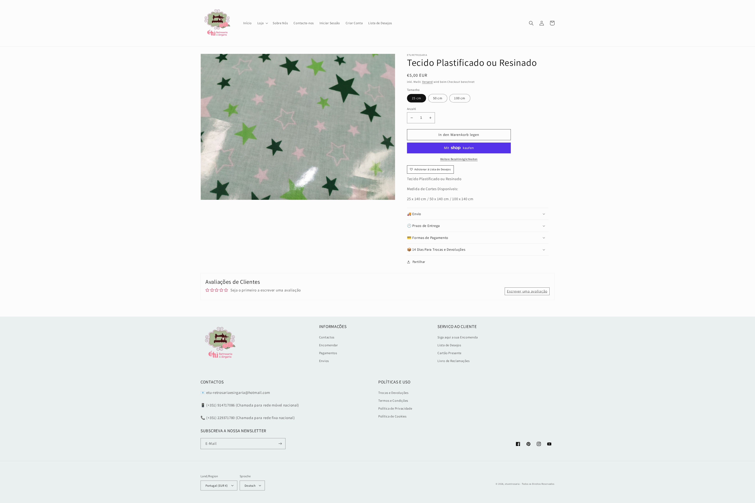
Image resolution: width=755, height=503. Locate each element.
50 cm (437, 98)
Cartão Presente (449, 353)
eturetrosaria (512, 483)
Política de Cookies (392, 416)
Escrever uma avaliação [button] (527, 291)
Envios (324, 361)
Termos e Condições (393, 400)
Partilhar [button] (418, 262)
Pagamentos (328, 353)
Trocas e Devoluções (393, 393)
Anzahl (411, 109)
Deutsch (250, 485)
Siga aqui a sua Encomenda (457, 337)
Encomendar (328, 345)
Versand (427, 82)
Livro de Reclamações (453, 361)
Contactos (326, 337)
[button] (262, 23)
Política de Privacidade (395, 408)
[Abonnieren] (280, 443)
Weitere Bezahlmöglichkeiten (459, 159)
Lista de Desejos (449, 345)
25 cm (416, 98)
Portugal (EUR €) (216, 485)
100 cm (459, 98)
